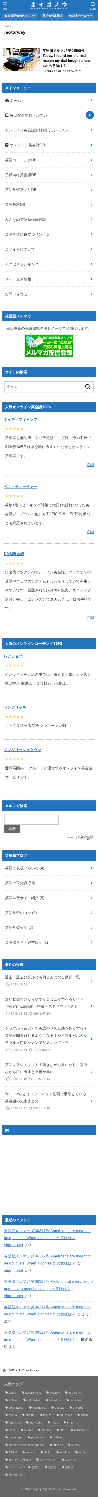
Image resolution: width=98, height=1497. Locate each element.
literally (46, 1430)
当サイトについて (20, 249)
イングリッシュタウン (22, 750)
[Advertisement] (42, 1171)
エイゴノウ (39, 1489)
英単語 (69, 1467)
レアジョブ (13, 656)
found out (15, 1422)
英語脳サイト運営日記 (26, 942)
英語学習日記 (19, 927)
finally (84, 1415)
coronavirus (16, 1407)
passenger (16, 1437)
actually (55, 1392)
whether (65, 1452)
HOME (10, 1370)
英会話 (52, 1467)
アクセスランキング (22, 264)
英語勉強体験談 (52, 15)
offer (63, 1430)
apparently (75, 1392)
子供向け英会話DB (21, 175)
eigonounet (13, 1245)
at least (13, 1400)
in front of (73, 1422)
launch (28, 1430)
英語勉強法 (16, 1474)
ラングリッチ (15, 707)
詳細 (90, 465)
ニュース (70, 1459)
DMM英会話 (14, 554)
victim (47, 1452)
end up (30, 1415)
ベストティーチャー (20, 487)
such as (58, 1445)
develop (78, 1407)
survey (75, 1445)
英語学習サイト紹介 (24, 898)
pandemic (80, 1430)
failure (47, 1415)
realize (57, 1437)
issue (12, 1430)
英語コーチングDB (21, 160)
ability (13, 1392)
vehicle (30, 1452)
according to (33, 1392)
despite (59, 1407)
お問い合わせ (16, 294)
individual (36, 1422)
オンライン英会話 (20, 1459)
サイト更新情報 (18, 279)
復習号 (35, 1467)
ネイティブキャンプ (20, 419)
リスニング (16, 1467)
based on (55, 1400)
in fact (55, 1422)
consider (75, 1400)
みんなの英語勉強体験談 (25, 219)
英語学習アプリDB (21, 190)
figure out (66, 1415)
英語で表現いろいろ (24, 868)
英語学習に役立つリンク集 (27, 234)
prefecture (37, 1437)
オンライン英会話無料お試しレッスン (37, 130)
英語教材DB (15, 204)
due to (13, 1415)
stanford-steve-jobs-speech (26, 1445)
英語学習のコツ (21, 913)
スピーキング (48, 1459)
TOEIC (13, 1452)
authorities (33, 1400)
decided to (39, 1407)
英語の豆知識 (20, 883)
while (82, 1452)
